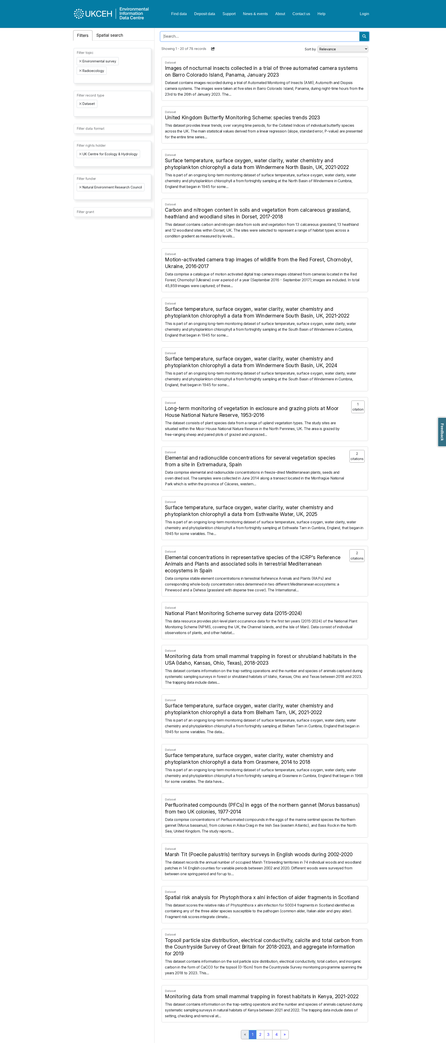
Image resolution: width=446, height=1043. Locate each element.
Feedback (442, 432)
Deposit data (204, 14)
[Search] (364, 36)
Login (364, 14)
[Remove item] (80, 61)
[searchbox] (78, 79)
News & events (255, 14)
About (280, 14)
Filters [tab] (83, 35)
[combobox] (112, 65)
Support (229, 14)
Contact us (301, 14)
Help (321, 14)
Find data (179, 14)
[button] (213, 48)
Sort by (310, 49)
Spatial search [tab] (109, 35)
